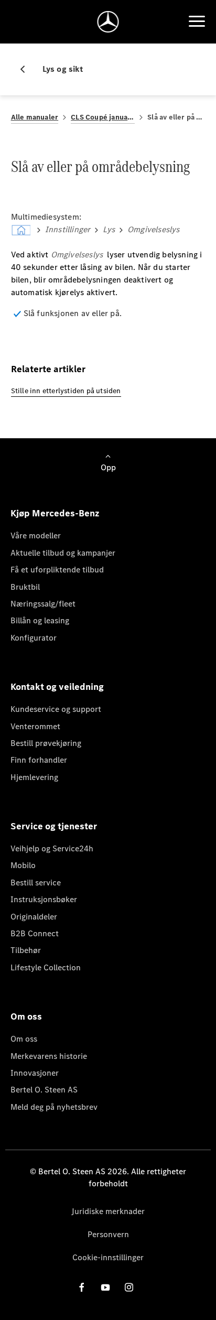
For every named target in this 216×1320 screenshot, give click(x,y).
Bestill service (35, 882)
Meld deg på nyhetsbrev (54, 1106)
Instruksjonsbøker (43, 899)
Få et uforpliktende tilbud (57, 569)
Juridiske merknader (108, 1211)
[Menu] (197, 21)
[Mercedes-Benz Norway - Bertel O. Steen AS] (108, 22)
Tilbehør (25, 950)
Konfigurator (33, 637)
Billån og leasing (39, 620)
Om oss (23, 1038)
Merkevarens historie (48, 1056)
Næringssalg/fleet (42, 603)
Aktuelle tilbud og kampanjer (62, 552)
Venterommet (35, 726)
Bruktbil (25, 586)
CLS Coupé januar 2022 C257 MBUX (103, 117)
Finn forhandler (38, 759)
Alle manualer (35, 117)
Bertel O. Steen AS (44, 1089)
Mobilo (23, 865)
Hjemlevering (34, 777)
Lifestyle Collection (45, 967)
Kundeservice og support (55, 709)
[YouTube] (105, 1287)
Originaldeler (33, 916)
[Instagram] (129, 1287)
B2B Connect (34, 933)
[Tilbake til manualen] (26, 69)
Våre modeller (35, 535)
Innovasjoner (34, 1072)
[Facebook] (81, 1287)
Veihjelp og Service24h (51, 848)
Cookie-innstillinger (108, 1257)
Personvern (108, 1234)
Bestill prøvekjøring (45, 743)
